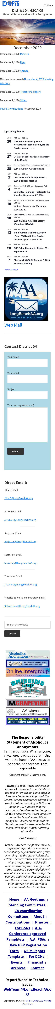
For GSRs (22, 927)
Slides (23, 100)
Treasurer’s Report (30, 91)
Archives (18, 967)
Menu (50, 5)
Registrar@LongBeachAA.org (20, 541)
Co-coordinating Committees (25, 913)
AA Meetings (34, 899)
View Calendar (11, 269)
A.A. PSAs (38, 939)
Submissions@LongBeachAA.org (22, 606)
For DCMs (36, 956)
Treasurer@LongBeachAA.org (20, 584)
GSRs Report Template (26, 953)
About (39, 916)
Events (17, 962)
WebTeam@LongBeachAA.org (27, 991)
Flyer (22, 62)
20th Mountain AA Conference (29, 168)
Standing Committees (27, 905)
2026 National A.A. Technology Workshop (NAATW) (29, 222)
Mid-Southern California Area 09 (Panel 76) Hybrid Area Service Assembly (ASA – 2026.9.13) (30, 236)
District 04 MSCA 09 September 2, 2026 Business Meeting (30, 179)
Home (14, 899)
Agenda (24, 70)
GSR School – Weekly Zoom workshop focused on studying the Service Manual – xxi (31, 144)
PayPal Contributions (11, 108)
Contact (37, 967)
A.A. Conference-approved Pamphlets (26, 933)
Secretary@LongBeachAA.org (20, 563)
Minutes (24, 54)
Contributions (18, 922)
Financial (35, 962)
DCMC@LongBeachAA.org (18, 498)
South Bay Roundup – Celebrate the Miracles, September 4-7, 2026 (32, 193)
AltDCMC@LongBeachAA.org (20, 520)
